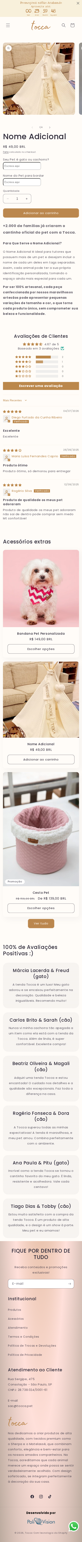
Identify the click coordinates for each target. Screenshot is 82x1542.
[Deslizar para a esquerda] (32, 127)
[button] (8, 25)
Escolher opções (41, 649)
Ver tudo (41, 923)
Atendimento (18, 1328)
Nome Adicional (41, 744)
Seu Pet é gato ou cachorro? (26, 159)
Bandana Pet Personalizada (41, 633)
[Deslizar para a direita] (49, 127)
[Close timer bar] (78, 3)
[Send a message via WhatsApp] (73, 1526)
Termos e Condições (23, 1337)
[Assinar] (69, 1283)
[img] (12, 411)
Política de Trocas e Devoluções (32, 1346)
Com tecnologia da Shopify (50, 1532)
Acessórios (16, 1319)
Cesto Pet (41, 893)
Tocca (29, 1532)
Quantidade (11, 191)
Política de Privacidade (25, 1355)
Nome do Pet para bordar (23, 175)
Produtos (14, 1310)
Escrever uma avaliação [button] (41, 386)
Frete (6, 152)
